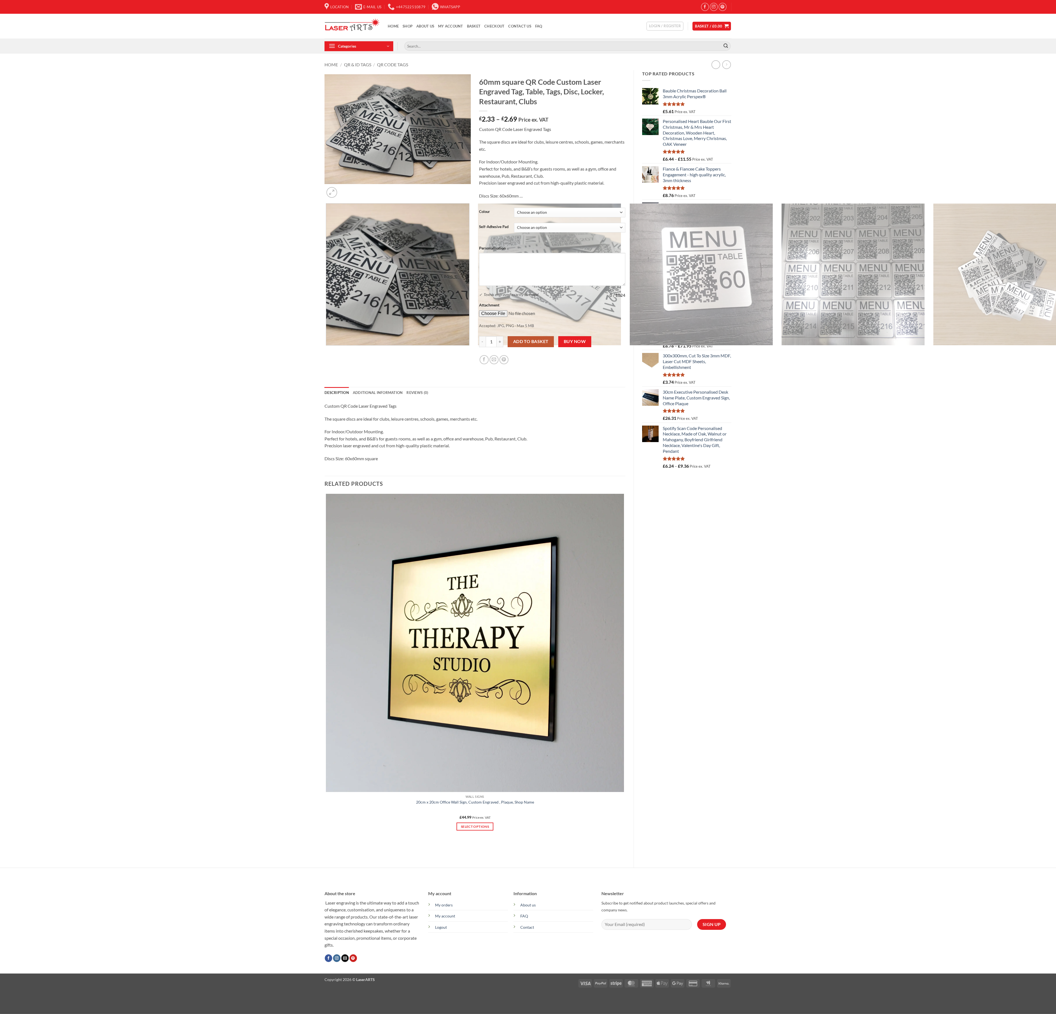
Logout (441, 927)
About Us (425, 26)
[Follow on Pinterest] (723, 7)
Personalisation (492, 248)
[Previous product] (726, 64)
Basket (474, 26)
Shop (408, 26)
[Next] (345, 189)
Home (393, 26)
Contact (527, 927)
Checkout (494, 26)
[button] (665, 26)
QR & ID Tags (357, 64)
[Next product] (715, 64)
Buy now (575, 341)
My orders (444, 905)
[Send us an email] (345, 958)
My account (450, 26)
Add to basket (531, 341)
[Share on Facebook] (484, 359)
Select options (475, 826)
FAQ (538, 26)
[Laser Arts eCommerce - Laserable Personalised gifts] (352, 26)
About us (528, 905)
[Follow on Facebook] (705, 7)
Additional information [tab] (378, 392)
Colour (484, 212)
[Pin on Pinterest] (503, 359)
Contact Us (519, 26)
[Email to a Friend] (494, 359)
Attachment (489, 305)
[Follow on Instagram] (714, 7)
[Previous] (327, 351)
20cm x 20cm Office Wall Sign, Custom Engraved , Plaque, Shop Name (475, 802)
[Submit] (725, 46)
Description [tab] (336, 392)
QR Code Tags (392, 64)
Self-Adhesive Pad (493, 227)
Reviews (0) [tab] (417, 392)
